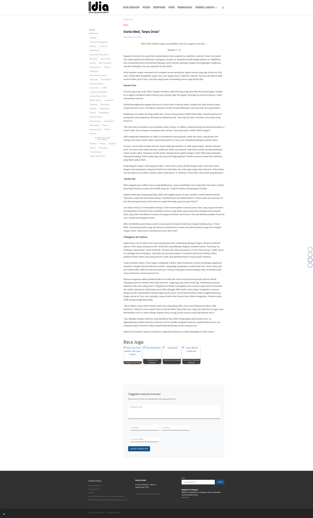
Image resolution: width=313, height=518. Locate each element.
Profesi (93, 134)
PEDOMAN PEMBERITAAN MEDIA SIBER (148, 494)
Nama (135, 428)
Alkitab (93, 38)
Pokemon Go (95, 129)
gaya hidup (106, 59)
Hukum (107, 67)
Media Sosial (95, 100)
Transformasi (95, 152)
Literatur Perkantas (98, 92)
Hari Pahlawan (105, 63)
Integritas (94, 71)
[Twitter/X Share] (310, 260)
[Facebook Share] (310, 254)
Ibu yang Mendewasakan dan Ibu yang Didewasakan (107, 496)
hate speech (95, 67)
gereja (92, 63)
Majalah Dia (185, 497)
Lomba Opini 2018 (98, 96)
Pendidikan (104, 113)
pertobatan (109, 121)
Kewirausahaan (96, 84)
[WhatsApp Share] (310, 249)
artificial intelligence (99, 42)
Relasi (102, 144)
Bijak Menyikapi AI (95, 486)
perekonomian (96, 117)
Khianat (91, 493)
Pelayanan (104, 109)
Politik (107, 129)
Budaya (93, 46)
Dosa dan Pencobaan (99, 55)
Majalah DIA (99, 513)
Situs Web (137, 439)
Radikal (93, 144)
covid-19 (103, 46)
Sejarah (112, 144)
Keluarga (94, 79)
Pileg (105, 125)
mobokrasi (109, 100)
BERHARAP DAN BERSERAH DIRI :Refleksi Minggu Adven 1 (108, 500)
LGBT (104, 88)
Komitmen (94, 88)
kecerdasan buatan (98, 75)
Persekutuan (95, 121)
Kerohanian (106, 79)
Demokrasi (94, 50)
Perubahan (95, 125)
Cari (183, 478)
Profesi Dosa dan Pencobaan (102, 138)
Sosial (92, 148)
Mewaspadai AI (94, 489)
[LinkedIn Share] (310, 265)
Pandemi (94, 104)
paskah (93, 109)
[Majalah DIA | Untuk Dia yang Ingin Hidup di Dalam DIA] (98, 7)
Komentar (136, 407)
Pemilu (93, 113)
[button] (310, 270)
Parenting (105, 104)
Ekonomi (93, 59)
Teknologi (103, 148)
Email (167, 428)
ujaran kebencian (97, 156)
